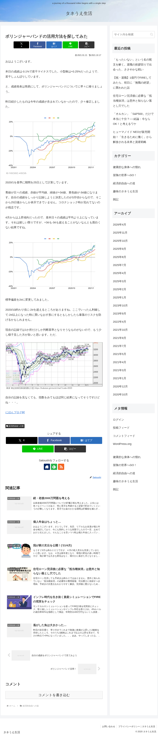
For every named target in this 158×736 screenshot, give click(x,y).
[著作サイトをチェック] (47, 467)
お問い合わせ (108, 726)
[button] (86, 44)
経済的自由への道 (16, 426)
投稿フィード (121, 427)
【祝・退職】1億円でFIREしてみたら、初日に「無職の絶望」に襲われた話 (132, 82)
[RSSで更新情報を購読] (61, 467)
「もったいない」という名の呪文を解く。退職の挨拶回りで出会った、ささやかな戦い (132, 64)
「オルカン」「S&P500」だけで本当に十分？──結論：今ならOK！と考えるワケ (133, 118)
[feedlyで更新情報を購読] (54, 467)
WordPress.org (122, 443)
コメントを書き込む (54, 695)
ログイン (118, 419)
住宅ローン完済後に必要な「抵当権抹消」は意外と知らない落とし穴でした (132, 100)
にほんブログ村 (15, 412)
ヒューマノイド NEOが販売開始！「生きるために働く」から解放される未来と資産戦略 (132, 136)
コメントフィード (124, 435)
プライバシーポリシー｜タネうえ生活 (136, 726)
